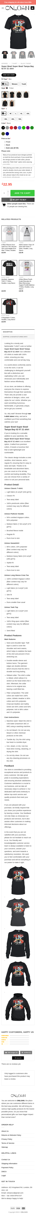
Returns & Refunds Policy (11, 1135)
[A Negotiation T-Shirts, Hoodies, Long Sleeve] (9, 306)
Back (8, 145)
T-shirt (14, 63)
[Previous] (4, 31)
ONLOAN (20, 1101)
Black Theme (26, 63)
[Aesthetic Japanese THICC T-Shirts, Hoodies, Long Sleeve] (9, 267)
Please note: (5, 151)
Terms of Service (7, 1143)
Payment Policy (7, 1168)
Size (3, 108)
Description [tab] (7, 332)
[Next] (31, 31)
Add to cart (23, 193)
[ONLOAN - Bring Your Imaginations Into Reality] (17, 8)
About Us (5, 1131)
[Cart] (32, 8)
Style (4, 88)
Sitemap (4, 1147)
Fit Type (4, 79)
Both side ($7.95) (12, 148)
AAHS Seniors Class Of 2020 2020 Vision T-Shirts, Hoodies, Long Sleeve (26, 247)
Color (3, 123)
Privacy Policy (6, 1139)
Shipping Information (9, 1164)
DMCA (4, 1172)
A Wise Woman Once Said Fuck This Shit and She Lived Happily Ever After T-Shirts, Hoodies (8, 247)
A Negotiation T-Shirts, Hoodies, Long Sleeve (8, 318)
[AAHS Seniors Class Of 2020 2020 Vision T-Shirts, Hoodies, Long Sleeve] (26, 233)
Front (8, 142)
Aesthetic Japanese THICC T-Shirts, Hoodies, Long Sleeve (8, 281)
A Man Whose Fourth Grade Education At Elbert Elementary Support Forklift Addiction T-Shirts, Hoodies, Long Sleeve (26, 283)
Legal (3, 1176)
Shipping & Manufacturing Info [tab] (15, 336)
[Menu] (2, 8)
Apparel (4, 63)
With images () (12, 1052)
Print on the (5, 138)
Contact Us (5, 1160)
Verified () (27, 1052)
